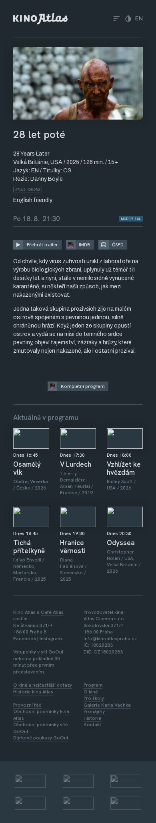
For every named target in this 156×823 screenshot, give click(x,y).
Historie (92, 718)
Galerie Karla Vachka (107, 705)
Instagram (51, 638)
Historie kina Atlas (33, 692)
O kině (91, 692)
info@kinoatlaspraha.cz (110, 638)
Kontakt (92, 724)
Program (93, 685)
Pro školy (94, 698)
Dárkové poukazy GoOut (40, 738)
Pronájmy (94, 711)
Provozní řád (27, 705)
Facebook (24, 638)
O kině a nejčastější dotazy (42, 685)
